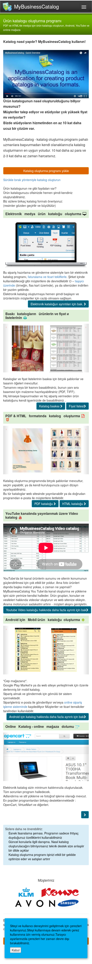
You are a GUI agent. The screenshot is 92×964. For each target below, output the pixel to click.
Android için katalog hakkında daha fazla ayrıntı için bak (46, 717)
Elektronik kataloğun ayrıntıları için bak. (57, 304)
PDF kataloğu (44, 504)
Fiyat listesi (76, 406)
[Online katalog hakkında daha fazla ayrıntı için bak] (85, 814)
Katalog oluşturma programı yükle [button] (46, 171)
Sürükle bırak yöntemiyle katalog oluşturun (32, 180)
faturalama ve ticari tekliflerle (47, 277)
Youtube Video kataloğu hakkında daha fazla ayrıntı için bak (46, 610)
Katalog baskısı (49, 406)
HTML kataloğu (73, 504)
